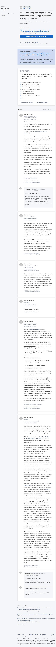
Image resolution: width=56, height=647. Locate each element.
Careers (19, 635)
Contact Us (53, 635)
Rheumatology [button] (27, 42)
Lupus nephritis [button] (35, 42)
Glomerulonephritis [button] (44, 43)
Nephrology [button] (36, 43)
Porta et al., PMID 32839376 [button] (31, 178)
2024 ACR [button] (38, 438)
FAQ (40, 635)
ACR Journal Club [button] (27, 8)
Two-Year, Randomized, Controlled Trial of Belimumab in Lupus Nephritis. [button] (35, 614)
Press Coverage (24, 635)
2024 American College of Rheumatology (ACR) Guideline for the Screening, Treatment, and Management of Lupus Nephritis (35, 55)
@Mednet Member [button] (35, 329)
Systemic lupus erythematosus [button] (26, 43)
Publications (31, 635)
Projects (36, 635)
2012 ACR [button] (43, 437)
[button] (3, 10)
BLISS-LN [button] (47, 489)
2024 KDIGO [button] (31, 438)
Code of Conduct (44, 635)
